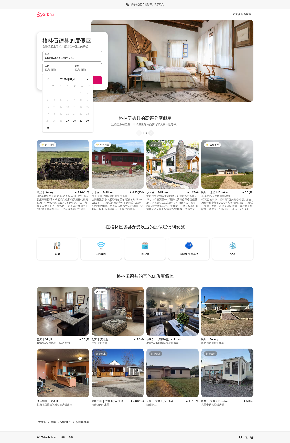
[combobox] (72, 58)
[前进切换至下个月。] (87, 79)
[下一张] (151, 133)
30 (87, 120)
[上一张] (139, 133)
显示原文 (159, 4)
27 (67, 120)
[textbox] (57, 70)
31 (48, 127)
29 (81, 120)
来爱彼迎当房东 (241, 14)
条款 (71, 437)
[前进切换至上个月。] (48, 79)
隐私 (63, 437)
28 (74, 120)
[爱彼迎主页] (45, 14)
